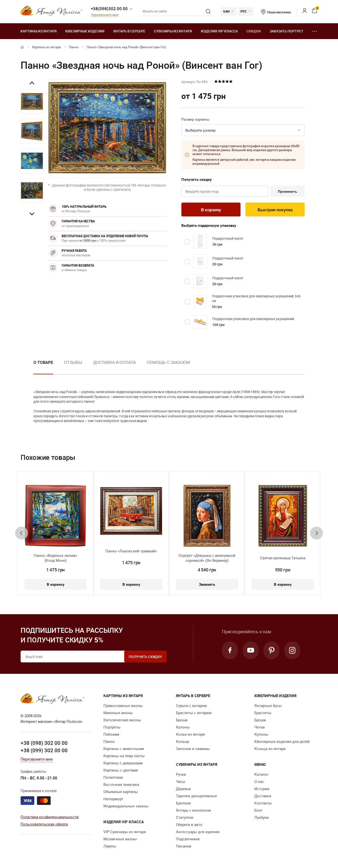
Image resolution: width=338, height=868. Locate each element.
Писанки (183, 846)
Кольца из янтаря (270, 748)
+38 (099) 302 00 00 (44, 750)
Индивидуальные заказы (125, 805)
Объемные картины (120, 791)
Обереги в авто (189, 824)
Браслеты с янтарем (194, 712)
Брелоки (183, 802)
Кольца (182, 741)
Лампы (109, 846)
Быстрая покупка (275, 210)
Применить (287, 191)
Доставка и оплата (114, 362)
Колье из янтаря (190, 734)
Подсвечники (188, 838)
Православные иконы (123, 705)
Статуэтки (184, 817)
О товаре (43, 362)
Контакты (263, 802)
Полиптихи (113, 777)
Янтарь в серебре (129, 31)
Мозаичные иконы (120, 838)
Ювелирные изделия (84, 31)
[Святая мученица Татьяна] (282, 516)
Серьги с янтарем (191, 705)
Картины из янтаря (39, 31)
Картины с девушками (123, 762)
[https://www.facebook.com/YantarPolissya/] (230, 650)
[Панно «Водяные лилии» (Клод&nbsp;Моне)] (55, 516)
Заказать (207, 584)
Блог (258, 810)
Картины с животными (123, 748)
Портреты (112, 727)
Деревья (183, 788)
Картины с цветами (120, 770)
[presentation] (21, 533)
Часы (180, 781)
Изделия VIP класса (219, 31)
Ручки (181, 774)
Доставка (262, 795)
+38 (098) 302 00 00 (44, 742)
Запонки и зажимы (193, 748)
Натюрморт (113, 798)
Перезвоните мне (105, 15)
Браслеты (262, 712)
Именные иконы (118, 712)
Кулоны (183, 727)
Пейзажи (111, 734)
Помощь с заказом (168, 362)
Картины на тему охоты (124, 755)
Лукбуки (261, 817)
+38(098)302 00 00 (109, 8)
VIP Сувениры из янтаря (124, 831)
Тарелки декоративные (196, 795)
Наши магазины (279, 12)
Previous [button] (32, 83)
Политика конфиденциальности (50, 816)
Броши (182, 719)
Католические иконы (122, 719)
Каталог (261, 774)
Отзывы (73, 362)
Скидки (253, 31)
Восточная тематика (121, 784)
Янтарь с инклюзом (193, 810)
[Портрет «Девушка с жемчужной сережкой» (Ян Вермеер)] (207, 516)
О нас (259, 781)
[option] (32, 101)
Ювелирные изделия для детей (282, 741)
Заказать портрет (286, 31)
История (261, 788)
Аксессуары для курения (197, 831)
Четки (259, 727)
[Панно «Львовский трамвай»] (131, 511)
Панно (73, 47)
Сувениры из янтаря (173, 31)
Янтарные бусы (268, 705)
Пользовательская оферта (44, 823)
